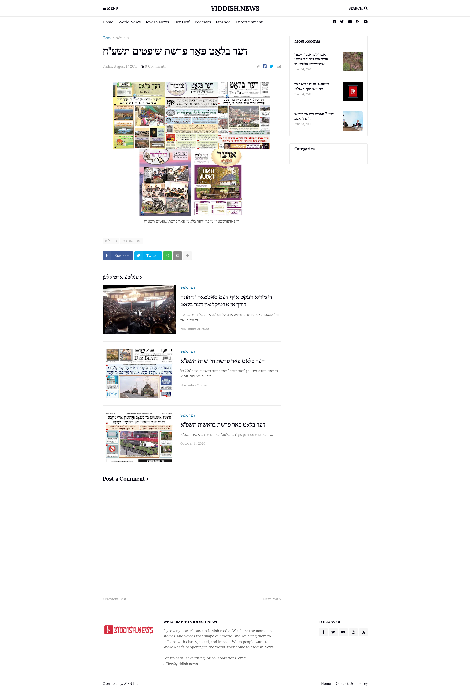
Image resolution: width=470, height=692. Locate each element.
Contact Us (344, 683)
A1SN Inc (131, 683)
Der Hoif (181, 21)
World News (129, 21)
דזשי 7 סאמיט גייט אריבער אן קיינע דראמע (314, 116)
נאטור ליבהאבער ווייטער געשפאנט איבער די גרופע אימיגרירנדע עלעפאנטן (311, 59)
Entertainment (249, 21)
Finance (223, 21)
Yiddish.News (235, 8)
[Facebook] (265, 66)
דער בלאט (122, 38)
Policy (363, 683)
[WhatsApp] (167, 255)
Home (108, 21)
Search (356, 8)
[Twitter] (272, 66)
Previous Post (115, 599)
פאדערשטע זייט (132, 241)
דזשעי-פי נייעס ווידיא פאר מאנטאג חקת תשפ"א (311, 86)
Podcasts (203, 21)
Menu (112, 8)
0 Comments (155, 66)
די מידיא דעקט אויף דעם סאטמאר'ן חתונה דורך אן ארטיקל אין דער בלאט (226, 300)
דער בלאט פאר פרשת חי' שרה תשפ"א (222, 360)
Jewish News (157, 21)
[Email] (279, 66)
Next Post (270, 599)
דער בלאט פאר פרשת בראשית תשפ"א (223, 424)
